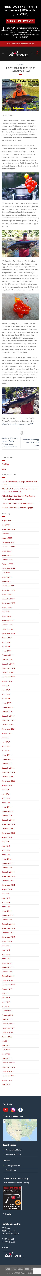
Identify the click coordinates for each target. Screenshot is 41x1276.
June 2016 (6, 794)
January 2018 (7, 711)
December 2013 (8, 924)
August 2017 (7, 733)
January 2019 (7, 659)
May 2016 (6, 798)
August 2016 (7, 785)
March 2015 (6, 859)
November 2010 (8, 1067)
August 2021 (7, 594)
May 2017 (6, 746)
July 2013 (5, 946)
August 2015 (7, 837)
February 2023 (7, 555)
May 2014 (6, 902)
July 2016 (5, 789)
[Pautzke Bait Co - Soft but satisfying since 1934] (17, 54)
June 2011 (6, 1045)
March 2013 (6, 963)
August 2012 (7, 989)
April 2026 (6, 525)
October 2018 (7, 672)
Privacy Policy (11, 1170)
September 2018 (8, 677)
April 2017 (6, 750)
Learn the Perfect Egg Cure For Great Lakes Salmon (30, 442)
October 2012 (7, 980)
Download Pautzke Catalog (15, 1178)
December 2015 (8, 820)
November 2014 (8, 876)
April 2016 (6, 802)
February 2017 (7, 759)
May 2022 (6, 573)
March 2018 (6, 703)
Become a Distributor (13, 1154)
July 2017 (5, 737)
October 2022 (7, 564)
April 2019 (6, 646)
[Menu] (3, 53)
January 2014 (7, 920)
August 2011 (7, 1037)
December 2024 (8, 542)
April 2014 (6, 907)
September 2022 (8, 568)
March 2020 (6, 616)
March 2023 (6, 551)
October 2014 (7, 880)
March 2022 (6, 577)
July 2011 (5, 1041)
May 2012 (6, 1002)
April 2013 (6, 959)
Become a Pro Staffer (14, 1150)
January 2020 (7, 625)
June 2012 (6, 998)
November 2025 (8, 529)
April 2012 (6, 1006)
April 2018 (6, 698)
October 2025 (7, 534)
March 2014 (6, 911)
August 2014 (7, 889)
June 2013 (6, 950)
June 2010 (6, 1084)
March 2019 (6, 651)
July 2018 (5, 685)
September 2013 (8, 937)
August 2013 (7, 941)
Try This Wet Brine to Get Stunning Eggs (17, 507)
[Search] (32, 53)
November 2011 (8, 1028)
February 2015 (7, 863)
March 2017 (6, 755)
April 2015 (6, 855)
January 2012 (7, 1019)
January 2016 (7, 815)
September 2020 (8, 603)
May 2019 (6, 642)
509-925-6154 (9, 1239)
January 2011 (7, 1058)
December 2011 (8, 1024)
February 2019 (7, 655)
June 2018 (6, 690)
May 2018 (6, 694)
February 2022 (7, 581)
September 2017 (8, 729)
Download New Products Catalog (16, 1183)
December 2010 (8, 1063)
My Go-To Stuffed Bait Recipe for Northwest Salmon (19, 483)
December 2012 (8, 976)
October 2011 (7, 1032)
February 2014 (7, 915)
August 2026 (7, 521)
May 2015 (6, 850)
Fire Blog (5, 464)
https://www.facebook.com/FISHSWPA (17, 424)
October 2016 (7, 776)
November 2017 (8, 720)
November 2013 (8, 928)
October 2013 (7, 932)
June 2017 (6, 742)
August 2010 (7, 1080)
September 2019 (8, 633)
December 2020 (8, 599)
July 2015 (5, 841)
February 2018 (7, 707)
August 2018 (7, 681)
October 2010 (7, 1071)
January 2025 (7, 538)
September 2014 (8, 885)
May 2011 (6, 1050)
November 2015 (8, 824)
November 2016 (8, 772)
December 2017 (8, 716)
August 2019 (7, 638)
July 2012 (5, 993)
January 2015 (7, 868)
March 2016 (6, 807)
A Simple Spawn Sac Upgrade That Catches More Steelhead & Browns (18, 497)
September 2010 (8, 1076)
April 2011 (6, 1054)
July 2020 (5, 612)
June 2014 (6, 898)
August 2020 (7, 607)
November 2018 (8, 668)
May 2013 (6, 954)
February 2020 (7, 620)
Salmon (20, 64)
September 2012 (8, 985)
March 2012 (6, 1011)
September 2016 (8, 781)
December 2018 (8, 664)
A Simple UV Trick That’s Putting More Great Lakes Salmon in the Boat (19, 490)
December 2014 (8, 872)
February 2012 (7, 1015)
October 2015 (7, 828)
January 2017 (7, 763)
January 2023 (7, 560)
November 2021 (8, 586)
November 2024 (8, 547)
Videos (4, 469)
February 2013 (7, 967)
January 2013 (7, 972)
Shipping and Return (13, 1166)
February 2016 (7, 811)
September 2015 (8, 833)
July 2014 (5, 894)
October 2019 (7, 629)
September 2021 (8, 590)
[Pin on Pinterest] (22, 433)
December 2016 (8, 768)
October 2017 (7, 724)
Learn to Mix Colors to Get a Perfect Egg (17, 503)
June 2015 (6, 846)
